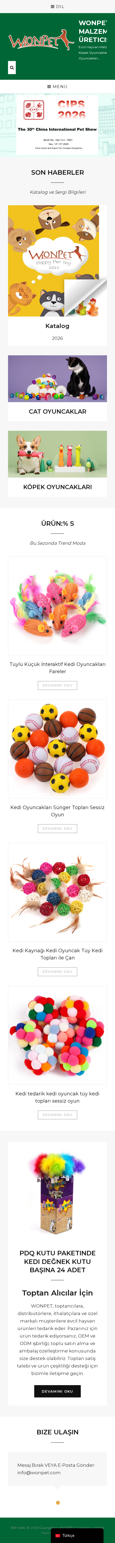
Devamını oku (57, 685)
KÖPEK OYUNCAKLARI (57, 487)
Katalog (57, 326)
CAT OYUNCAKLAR (57, 411)
